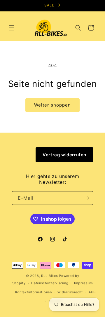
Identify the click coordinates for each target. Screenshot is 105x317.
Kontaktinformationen (33, 292)
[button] (11, 27)
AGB (92, 292)
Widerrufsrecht (70, 292)
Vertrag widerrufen (64, 154)
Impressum (83, 283)
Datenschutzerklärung (49, 283)
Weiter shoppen (52, 105)
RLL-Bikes (49, 276)
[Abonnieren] (86, 198)
